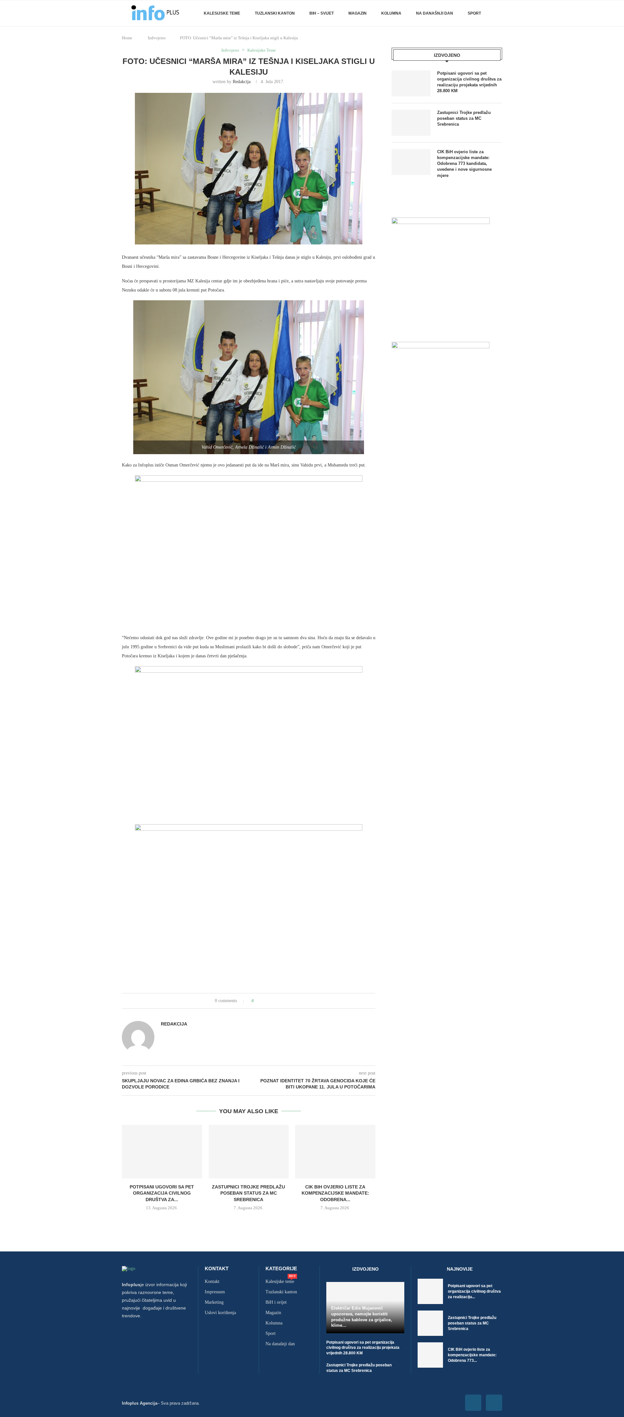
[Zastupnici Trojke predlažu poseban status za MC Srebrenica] (249, 1151)
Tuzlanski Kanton (275, 13)
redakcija (242, 81)
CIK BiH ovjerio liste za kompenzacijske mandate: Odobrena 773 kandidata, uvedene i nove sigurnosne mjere (464, 163)
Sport (474, 13)
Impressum (215, 1292)
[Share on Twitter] (271, 1000)
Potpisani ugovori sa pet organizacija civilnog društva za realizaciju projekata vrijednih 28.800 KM (469, 82)
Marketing (214, 1302)
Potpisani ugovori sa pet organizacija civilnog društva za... (162, 1193)
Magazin (357, 13)
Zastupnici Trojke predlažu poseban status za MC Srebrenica (248, 1193)
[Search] (499, 13)
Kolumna (391, 13)
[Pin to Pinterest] (277, 1000)
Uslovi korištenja (220, 1313)
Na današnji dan (434, 13)
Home (127, 37)
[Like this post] (257, 1000)
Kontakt (216, 1268)
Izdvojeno (157, 37)
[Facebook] (473, 1403)
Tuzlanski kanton (281, 1292)
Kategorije (281, 1268)
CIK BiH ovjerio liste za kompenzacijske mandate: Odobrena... (335, 1193)
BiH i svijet (276, 1302)
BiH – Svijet (321, 13)
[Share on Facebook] (264, 1000)
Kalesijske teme (222, 13)
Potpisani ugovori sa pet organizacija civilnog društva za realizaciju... (474, 1291)
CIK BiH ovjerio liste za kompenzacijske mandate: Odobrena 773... (472, 1355)
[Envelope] (494, 1403)
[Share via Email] (283, 1000)
